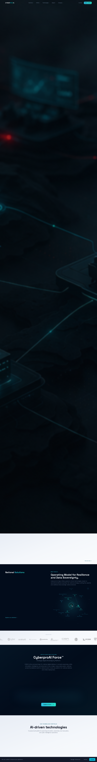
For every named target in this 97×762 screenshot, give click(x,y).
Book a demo (88, 2)
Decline (85, 759)
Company (60, 2)
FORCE (37, 2)
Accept (92, 759)
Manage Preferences (75, 759)
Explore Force (47, 704)
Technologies (46, 2)
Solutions (31, 2)
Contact (80, 2)
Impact (53, 2)
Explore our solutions (10, 617)
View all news (88, 560)
